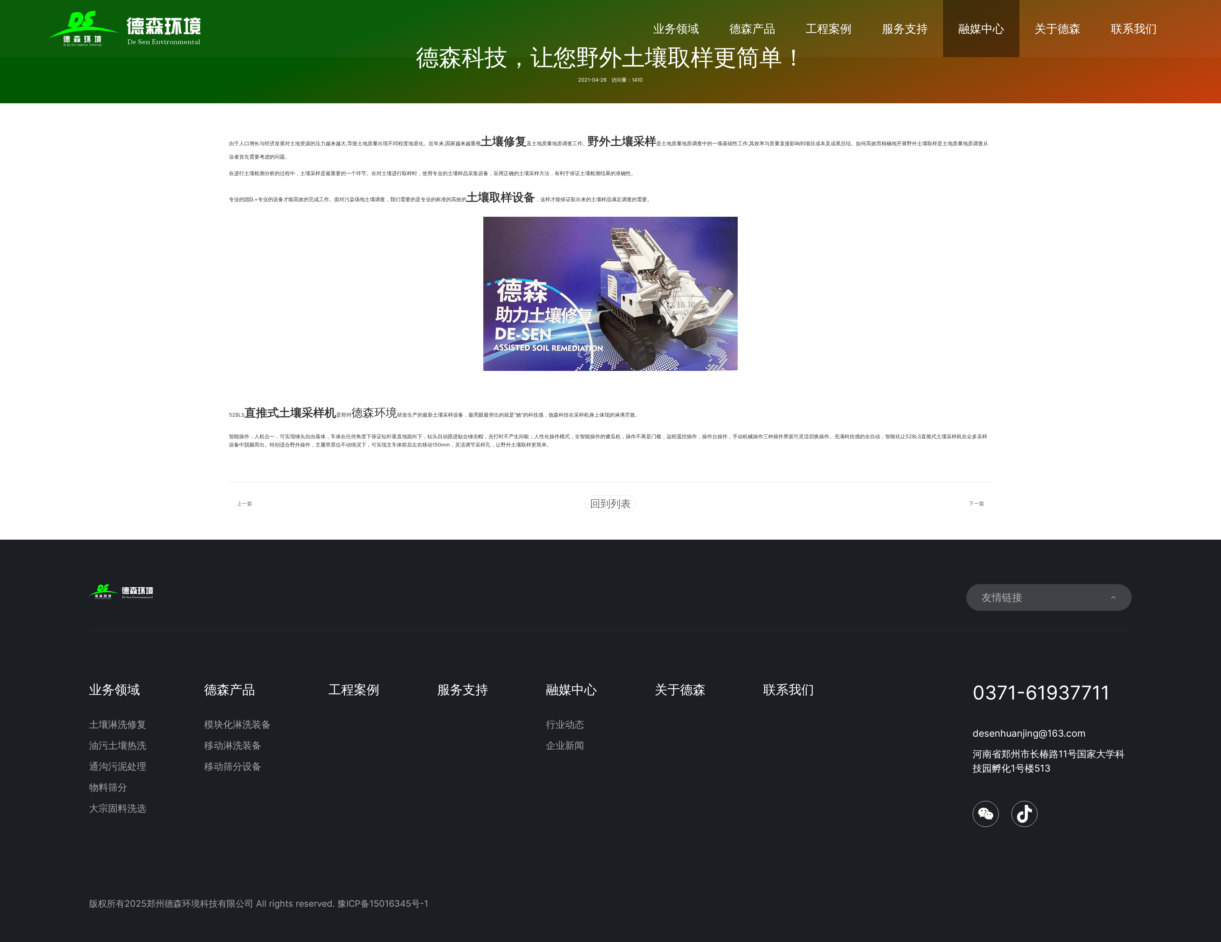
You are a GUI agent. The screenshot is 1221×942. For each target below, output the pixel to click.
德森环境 (374, 413)
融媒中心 (981, 29)
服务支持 (905, 29)
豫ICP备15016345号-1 (382, 903)
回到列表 (610, 503)
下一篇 (976, 503)
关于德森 (1057, 29)
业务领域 (676, 29)
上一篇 (244, 503)
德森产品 (752, 29)
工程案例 (829, 29)
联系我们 (1134, 29)
